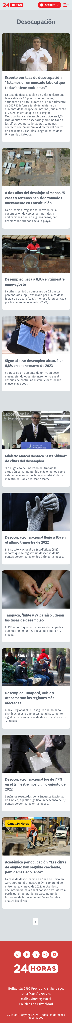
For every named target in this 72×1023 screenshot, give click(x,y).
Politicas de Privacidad (36, 1004)
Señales (50, 5)
